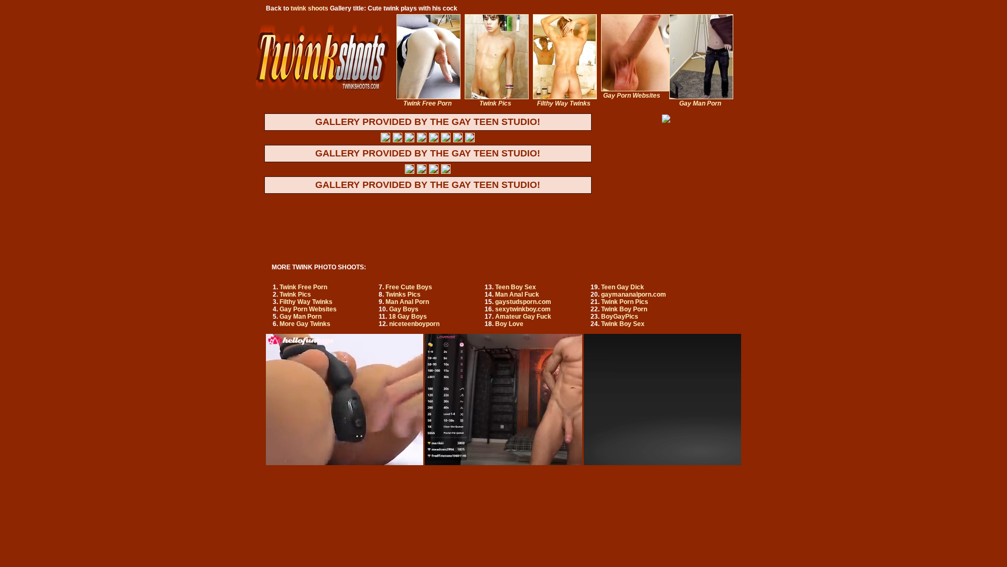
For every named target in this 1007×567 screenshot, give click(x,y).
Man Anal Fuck (517, 294)
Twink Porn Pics (624, 302)
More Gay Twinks (305, 324)
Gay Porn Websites (308, 309)
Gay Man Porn (301, 316)
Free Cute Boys (408, 287)
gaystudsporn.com (523, 302)
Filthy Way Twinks (306, 302)
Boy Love (509, 324)
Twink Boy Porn (624, 309)
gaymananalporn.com (633, 294)
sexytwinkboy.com (523, 309)
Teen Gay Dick (622, 287)
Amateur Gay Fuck (523, 316)
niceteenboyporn (414, 324)
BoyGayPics (619, 316)
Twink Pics (295, 294)
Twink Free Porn (303, 287)
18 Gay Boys (408, 316)
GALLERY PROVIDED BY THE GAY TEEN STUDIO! (427, 122)
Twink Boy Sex (623, 324)
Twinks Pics (403, 294)
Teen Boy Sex (515, 287)
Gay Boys (404, 309)
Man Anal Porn (407, 302)
